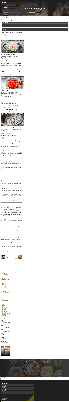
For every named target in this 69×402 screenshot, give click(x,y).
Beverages (4, 391)
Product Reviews (4, 314)
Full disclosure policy (22, 367)
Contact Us (27, 366)
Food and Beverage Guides (5, 12)
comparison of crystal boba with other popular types (9, 200)
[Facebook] (32, 33)
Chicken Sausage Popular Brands (5, 286)
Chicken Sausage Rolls (4, 295)
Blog (27, 364)
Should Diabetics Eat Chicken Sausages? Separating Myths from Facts (6, 322)
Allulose (6, 11)
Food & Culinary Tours (6, 7)
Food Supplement (4, 309)
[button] (2, 16)
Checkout (1, 379)
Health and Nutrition (4, 386)
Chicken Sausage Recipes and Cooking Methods (5, 287)
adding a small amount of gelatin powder (18, 111)
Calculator (5, 9)
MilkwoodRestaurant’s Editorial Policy (29, 370)
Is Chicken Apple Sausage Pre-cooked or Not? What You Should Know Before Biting (6, 327)
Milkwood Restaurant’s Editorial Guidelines (29, 369)
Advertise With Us (28, 363)
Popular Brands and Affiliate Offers (6, 313)
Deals (27, 367)
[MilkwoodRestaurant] (5, 3)
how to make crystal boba (8, 100)
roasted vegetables (4, 315)
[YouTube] (36, 33)
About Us (27, 362)
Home (3, 5)
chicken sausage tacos (4, 297)
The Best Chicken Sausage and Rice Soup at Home (6, 338)
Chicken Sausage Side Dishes (5, 296)
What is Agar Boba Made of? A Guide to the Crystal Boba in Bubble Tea (15, 258)
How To (3, 310)
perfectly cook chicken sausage (5, 311)
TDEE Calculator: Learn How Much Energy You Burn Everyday (6, 331)
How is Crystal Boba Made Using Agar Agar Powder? (7, 258)
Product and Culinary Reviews (6, 6)
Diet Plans (4, 25)
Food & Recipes (5, 14)
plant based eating (4, 312)
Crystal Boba (6, 13)
